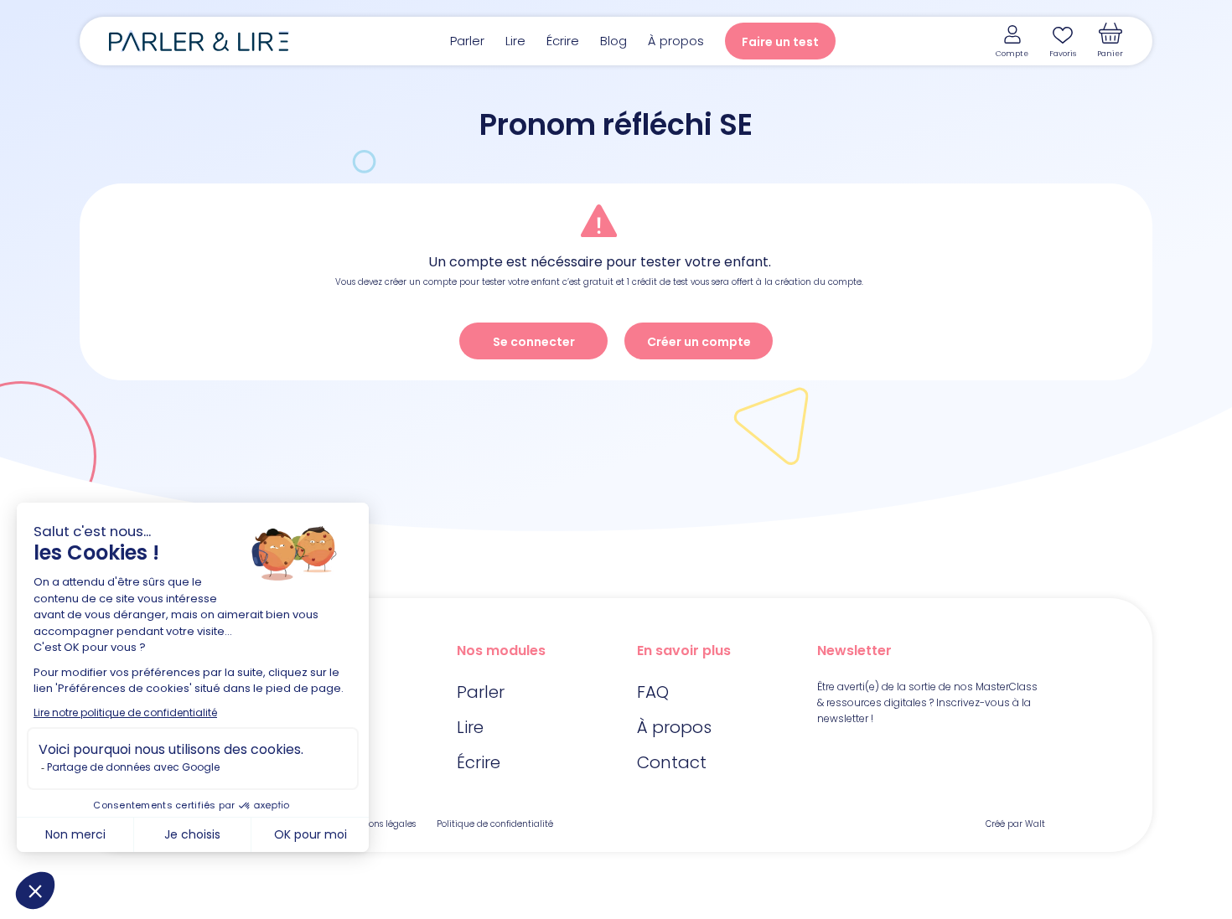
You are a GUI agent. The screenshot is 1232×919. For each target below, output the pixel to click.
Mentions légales (380, 824)
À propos (676, 40)
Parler (467, 40)
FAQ (653, 692)
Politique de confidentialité (495, 824)
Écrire (562, 40)
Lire (515, 40)
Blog (613, 40)
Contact (672, 762)
